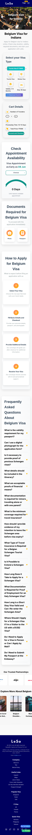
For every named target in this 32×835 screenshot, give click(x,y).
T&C (16, 765)
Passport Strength (16, 787)
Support (16, 775)
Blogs (16, 777)
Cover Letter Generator (16, 782)
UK (16, 807)
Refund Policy (16, 767)
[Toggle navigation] (28, 3)
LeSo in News (16, 780)
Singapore (16, 794)
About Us (16, 762)
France (16, 812)
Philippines (16, 822)
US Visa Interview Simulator (16, 784)
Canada (16, 809)
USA (16, 799)
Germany (16, 819)
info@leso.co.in (17, 755)
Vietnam (16, 824)
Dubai (16, 797)
